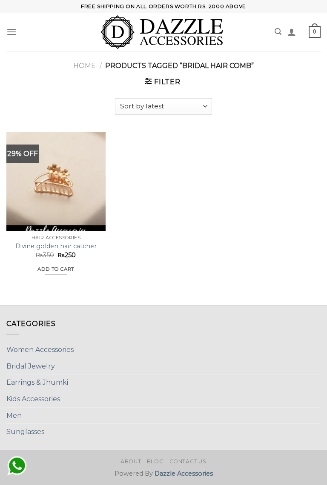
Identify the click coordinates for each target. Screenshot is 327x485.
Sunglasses (25, 432)
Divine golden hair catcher (56, 246)
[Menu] (11, 31)
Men (14, 415)
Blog (155, 461)
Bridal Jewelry (30, 366)
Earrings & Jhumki (37, 382)
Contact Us (188, 461)
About (130, 461)
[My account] (291, 32)
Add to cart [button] (55, 269)
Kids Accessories (33, 399)
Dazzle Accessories (184, 473)
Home (84, 66)
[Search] (278, 31)
